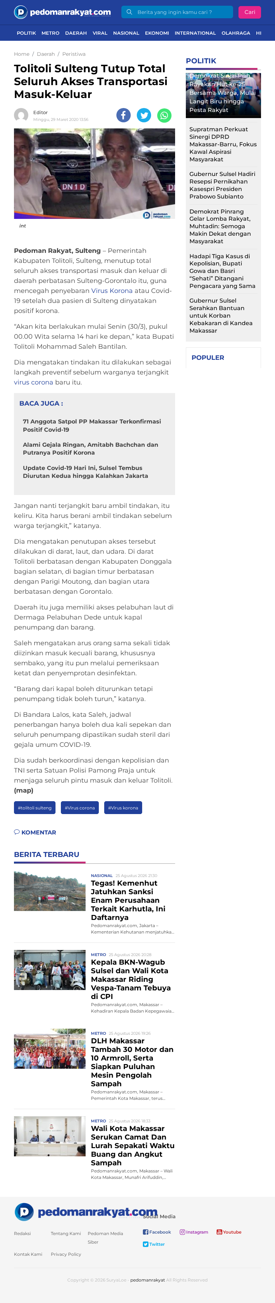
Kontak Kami (28, 1254)
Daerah (76, 33)
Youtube (231, 1232)
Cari (250, 12)
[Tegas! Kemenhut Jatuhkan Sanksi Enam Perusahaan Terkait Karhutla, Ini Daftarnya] (50, 890)
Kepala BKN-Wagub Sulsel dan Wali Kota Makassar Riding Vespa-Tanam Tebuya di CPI (131, 979)
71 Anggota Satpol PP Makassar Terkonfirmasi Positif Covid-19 (92, 425)
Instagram (196, 1232)
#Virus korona (123, 807)
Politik (26, 33)
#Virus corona (80, 807)
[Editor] (23, 115)
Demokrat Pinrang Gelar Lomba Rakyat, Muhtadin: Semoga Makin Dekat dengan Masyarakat (220, 226)
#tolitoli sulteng (35, 807)
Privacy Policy (66, 1254)
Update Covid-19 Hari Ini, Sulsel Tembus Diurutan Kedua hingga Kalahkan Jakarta (85, 472)
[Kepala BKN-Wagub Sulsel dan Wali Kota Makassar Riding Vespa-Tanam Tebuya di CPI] (50, 969)
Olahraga (236, 33)
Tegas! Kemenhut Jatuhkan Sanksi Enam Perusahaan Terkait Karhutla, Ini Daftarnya (128, 900)
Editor (40, 112)
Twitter (156, 1244)
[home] (85, 1211)
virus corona (33, 382)
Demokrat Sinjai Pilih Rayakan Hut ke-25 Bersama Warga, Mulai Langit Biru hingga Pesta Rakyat (222, 92)
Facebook (159, 1232)
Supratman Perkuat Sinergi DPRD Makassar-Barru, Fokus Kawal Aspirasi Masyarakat (223, 144)
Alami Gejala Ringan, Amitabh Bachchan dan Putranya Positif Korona (90, 448)
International (195, 33)
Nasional (126, 33)
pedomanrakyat (147, 1280)
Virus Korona (112, 291)
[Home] (62, 11)
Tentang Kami (66, 1233)
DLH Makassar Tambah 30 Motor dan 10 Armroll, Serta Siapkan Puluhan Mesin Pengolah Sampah (132, 1062)
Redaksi (22, 1233)
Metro (50, 33)
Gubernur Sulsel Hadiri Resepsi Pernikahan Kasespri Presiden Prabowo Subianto (222, 185)
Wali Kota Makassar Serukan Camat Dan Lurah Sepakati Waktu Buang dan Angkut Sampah (133, 1145)
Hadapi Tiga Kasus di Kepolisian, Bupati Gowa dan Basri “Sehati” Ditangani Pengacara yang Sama (222, 271)
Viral (100, 33)
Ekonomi (157, 33)
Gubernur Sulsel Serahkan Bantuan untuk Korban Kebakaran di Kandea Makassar (221, 315)
